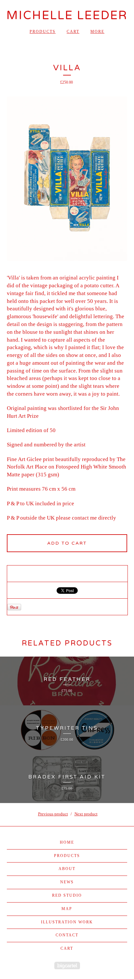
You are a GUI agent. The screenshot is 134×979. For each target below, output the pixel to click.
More (97, 31)
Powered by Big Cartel (67, 965)
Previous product (53, 813)
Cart (73, 31)
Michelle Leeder (67, 15)
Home (67, 842)
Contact (67, 935)
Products (43, 31)
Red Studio (67, 895)
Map (66, 908)
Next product (86, 813)
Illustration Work (67, 922)
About (67, 868)
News (67, 882)
